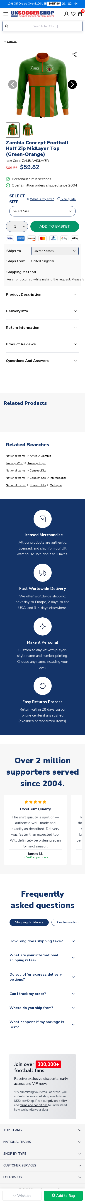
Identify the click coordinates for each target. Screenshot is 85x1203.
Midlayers (56, 485)
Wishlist (23, 1195)
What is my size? (42, 199)
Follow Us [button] (12, 1177)
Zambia (12, 41)
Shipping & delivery (29, 922)
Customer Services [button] (19, 1165)
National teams (16, 456)
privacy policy (57, 1101)
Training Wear (14, 463)
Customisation (67, 922)
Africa (33, 456)
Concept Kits (38, 470)
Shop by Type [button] (14, 1153)
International (58, 478)
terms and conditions (34, 1105)
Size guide (68, 199)
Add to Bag (65, 1195)
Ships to (13, 250)
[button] (41, 117)
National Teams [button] (17, 1142)
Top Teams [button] (12, 1130)
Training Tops (36, 463)
